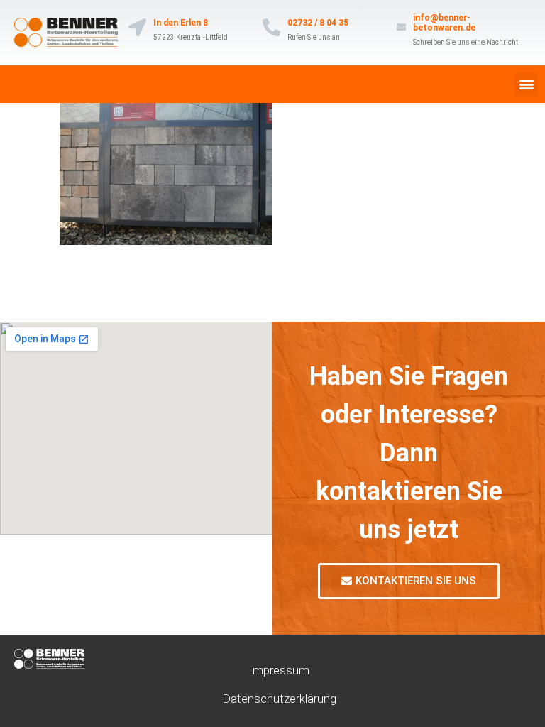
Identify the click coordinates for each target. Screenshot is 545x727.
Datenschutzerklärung (279, 699)
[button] (526, 84)
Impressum (279, 670)
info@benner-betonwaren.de (444, 23)
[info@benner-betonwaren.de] (401, 27)
